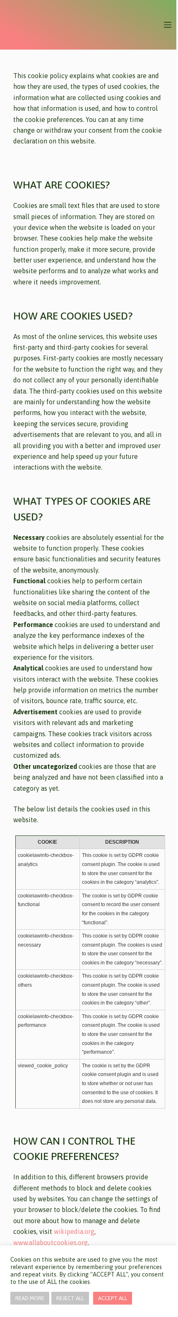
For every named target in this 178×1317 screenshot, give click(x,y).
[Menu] (167, 25)
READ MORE (29, 1298)
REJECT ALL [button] (70, 1298)
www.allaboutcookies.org (50, 1242)
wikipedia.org (74, 1231)
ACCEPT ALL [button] (112, 1298)
